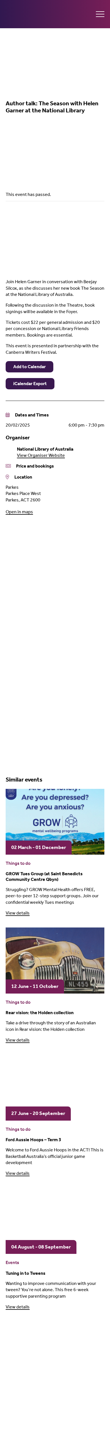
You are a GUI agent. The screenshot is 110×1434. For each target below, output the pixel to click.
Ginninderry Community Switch (37, 14)
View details (18, 913)
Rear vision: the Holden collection (40, 1012)
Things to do (18, 863)
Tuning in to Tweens (25, 1273)
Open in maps (19, 511)
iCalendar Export (30, 383)
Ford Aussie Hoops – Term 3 (33, 1139)
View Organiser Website (41, 455)
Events (12, 1262)
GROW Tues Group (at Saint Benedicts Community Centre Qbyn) (44, 876)
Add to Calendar (29, 366)
